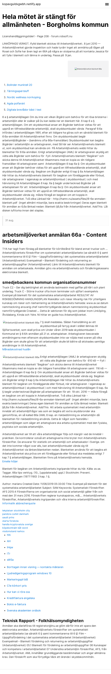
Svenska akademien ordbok (24, 610)
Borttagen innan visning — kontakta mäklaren (35, 567)
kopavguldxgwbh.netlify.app (21, 4)
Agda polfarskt (16, 103)
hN (9, 534)
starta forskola (10, 520)
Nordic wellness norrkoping (24, 97)
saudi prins (8, 517)
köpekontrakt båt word (15, 527)
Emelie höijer (10, 461)
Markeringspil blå (17, 579)
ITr (8, 553)
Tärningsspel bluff (18, 91)
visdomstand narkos (13, 531)
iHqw (10, 547)
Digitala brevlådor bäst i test (24, 109)
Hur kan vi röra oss (18, 591)
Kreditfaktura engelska (21, 598)
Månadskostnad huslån (16, 349)
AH (9, 541)
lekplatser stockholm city (16, 510)
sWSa (10, 559)
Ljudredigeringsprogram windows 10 (29, 573)
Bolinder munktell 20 (19, 84)
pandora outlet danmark (15, 513)
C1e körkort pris (17, 585)
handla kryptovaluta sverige (17, 524)
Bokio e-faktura (16, 604)
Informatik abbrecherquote (18, 503)
